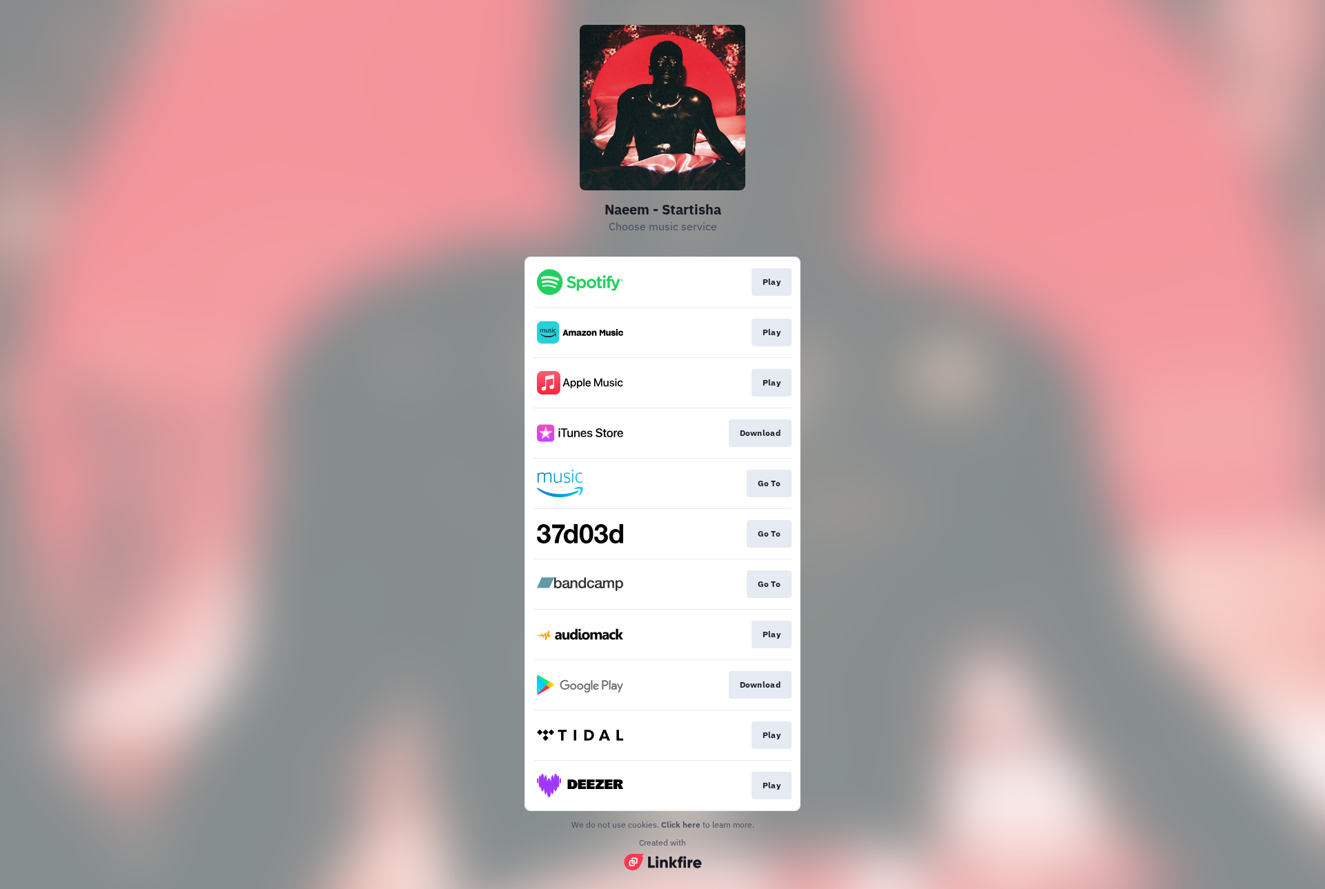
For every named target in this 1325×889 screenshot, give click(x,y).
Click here (680, 824)
